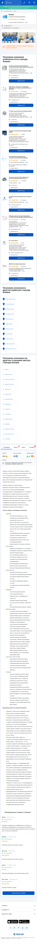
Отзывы (32, 447)
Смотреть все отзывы (18, 893)
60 (21, 200)
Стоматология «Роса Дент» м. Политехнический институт (19, 178)
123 (21, 160)
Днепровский (10, 309)
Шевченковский (10, 299)
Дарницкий (9, 324)
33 (21, 219)
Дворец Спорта (9, 384)
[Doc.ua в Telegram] (18, 927)
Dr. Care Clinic (13, 240)
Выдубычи (8, 404)
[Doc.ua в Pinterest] (26, 927)
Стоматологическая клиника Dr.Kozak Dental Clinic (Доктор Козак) (21, 66)
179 (21, 91)
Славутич (7, 409)
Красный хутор (9, 434)
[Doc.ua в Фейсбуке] (10, 927)
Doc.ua (3, 937)
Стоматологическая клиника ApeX (20, 111)
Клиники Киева (7, 11)
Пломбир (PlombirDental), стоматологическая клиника (18, 157)
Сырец (7, 369)
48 (19, 19)
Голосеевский (10, 304)
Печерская (8, 394)
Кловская (7, 389)
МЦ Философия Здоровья (17, 264)
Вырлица (7, 424)
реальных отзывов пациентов (14, 463)
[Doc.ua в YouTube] (22, 927)
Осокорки (8, 414)
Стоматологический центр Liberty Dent (20, 197)
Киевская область (11, 348)
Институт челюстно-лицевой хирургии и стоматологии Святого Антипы (20, 88)
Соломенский (10, 314)
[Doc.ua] (2, 3)
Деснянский (9, 319)
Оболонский (9, 329)
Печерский (9, 334)
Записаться (21, 80)
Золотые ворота (10, 379)
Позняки (7, 439)
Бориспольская (9, 429)
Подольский (9, 339)
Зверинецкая (9, 399)
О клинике (6, 447)
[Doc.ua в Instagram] (14, 927)
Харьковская (8, 419)
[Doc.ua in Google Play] (24, 921)
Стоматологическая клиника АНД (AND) (20, 131)
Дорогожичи (8, 374)
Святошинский (10, 343)
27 (21, 180)
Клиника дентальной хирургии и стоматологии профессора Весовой (21, 216)
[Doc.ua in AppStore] (12, 921)
